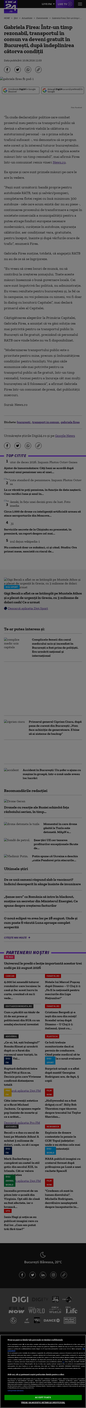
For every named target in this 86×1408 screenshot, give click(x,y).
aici (64, 1362)
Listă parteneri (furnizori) (16, 1390)
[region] (43, 1371)
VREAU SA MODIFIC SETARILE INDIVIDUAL (43, 1402)
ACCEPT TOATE (43, 1397)
